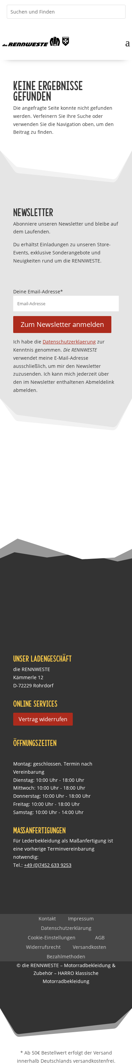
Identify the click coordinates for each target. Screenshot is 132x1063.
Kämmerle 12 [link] (28, 677)
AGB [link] (100, 937)
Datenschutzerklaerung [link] (69, 341)
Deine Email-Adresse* (38, 291)
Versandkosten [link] (89, 947)
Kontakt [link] (47, 918)
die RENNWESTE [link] (31, 669)
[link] (36, 41)
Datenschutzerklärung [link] (66, 928)
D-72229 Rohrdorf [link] (33, 685)
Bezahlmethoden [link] (66, 956)
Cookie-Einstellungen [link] (51, 937)
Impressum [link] (81, 918)
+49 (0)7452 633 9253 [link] (47, 865)
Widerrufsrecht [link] (43, 947)
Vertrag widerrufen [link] (43, 719)
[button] (127, 41)
